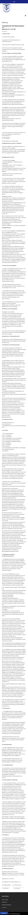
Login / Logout (5, 899)
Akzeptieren (4, 913)
